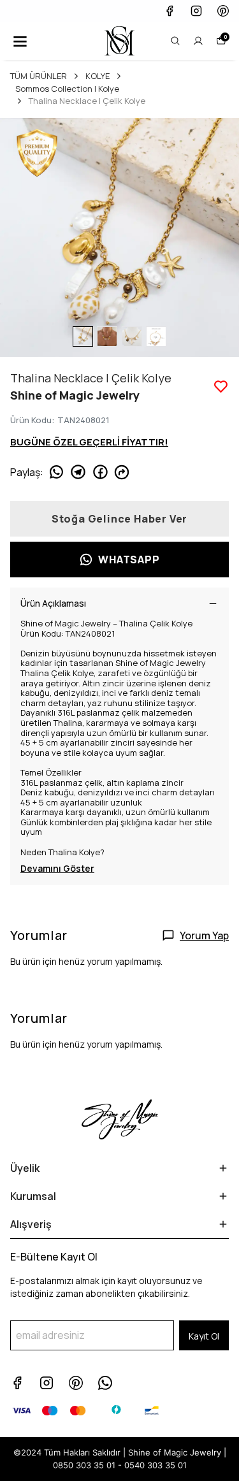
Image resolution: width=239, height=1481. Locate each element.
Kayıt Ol (204, 1336)
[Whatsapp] (105, 1383)
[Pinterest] (76, 1383)
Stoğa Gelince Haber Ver (119, 519)
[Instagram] (47, 1383)
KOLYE (97, 76)
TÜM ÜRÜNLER (38, 76)
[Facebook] (17, 1383)
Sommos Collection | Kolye (67, 88)
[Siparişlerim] (198, 41)
